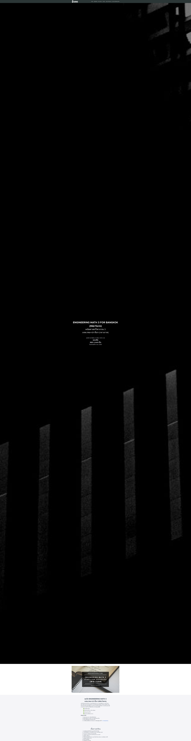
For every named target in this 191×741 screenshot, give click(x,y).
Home (92, 1)
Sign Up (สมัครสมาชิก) (115, 1)
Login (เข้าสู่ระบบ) (108, 1)
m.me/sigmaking (105, 720)
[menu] (104, 1)
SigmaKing (95, 1)
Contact (104, 1)
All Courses (100, 1)
